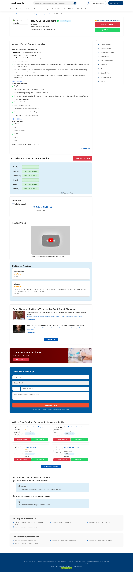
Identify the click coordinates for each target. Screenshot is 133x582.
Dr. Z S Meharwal (30, 447)
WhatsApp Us (109, 30)
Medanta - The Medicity (44, 207)
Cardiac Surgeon (33, 14)
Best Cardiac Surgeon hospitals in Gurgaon (27, 527)
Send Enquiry (21, 359)
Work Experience (107, 61)
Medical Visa (56, 9)
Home (12, 9)
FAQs (103, 81)
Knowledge (45, 9)
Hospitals (19, 9)
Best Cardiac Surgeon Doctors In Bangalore (64, 540)
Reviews (104, 69)
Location (104, 65)
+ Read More (85, 149)
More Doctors (106, 77)
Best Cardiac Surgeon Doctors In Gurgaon (26, 543)
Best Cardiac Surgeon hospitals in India (99, 522)
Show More (51, 339)
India (24, 14)
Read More (17, 81)
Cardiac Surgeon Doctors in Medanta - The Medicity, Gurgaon (29, 523)
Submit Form (105, 73)
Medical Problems (107, 52)
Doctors (28, 9)
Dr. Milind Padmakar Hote (73, 427)
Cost (35, 9)
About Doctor (106, 44)
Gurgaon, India (46, 14)
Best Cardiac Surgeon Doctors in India (25, 540)
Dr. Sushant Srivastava (72, 447)
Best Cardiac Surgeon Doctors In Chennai (100, 540)
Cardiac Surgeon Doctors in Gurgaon (62, 522)
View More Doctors (51, 466)
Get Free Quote (115, 3)
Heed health (17, 3)
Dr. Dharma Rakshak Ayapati (35, 427)
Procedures (105, 56)
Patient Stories (69, 9)
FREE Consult (81, 9)
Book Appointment (108, 24)
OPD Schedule (106, 48)
